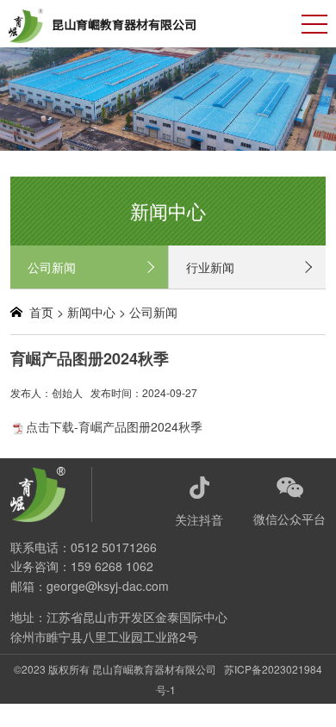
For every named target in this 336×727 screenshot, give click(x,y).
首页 (41, 311)
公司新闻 (52, 267)
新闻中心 (91, 311)
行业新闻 (210, 267)
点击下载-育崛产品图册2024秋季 (114, 426)
